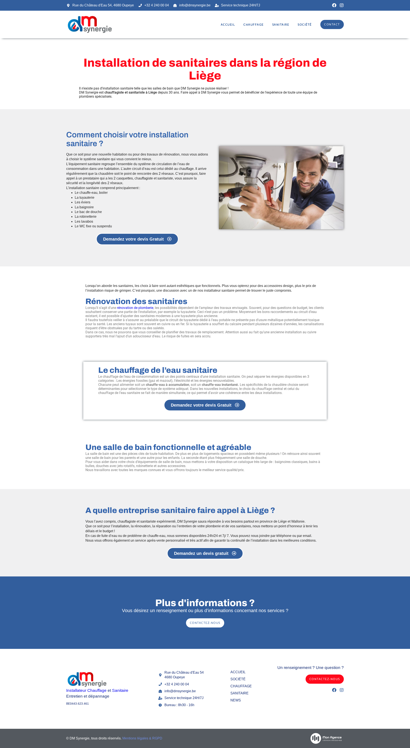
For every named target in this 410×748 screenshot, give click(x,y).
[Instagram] (342, 5)
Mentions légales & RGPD (142, 738)
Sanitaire (280, 24)
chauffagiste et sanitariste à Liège (130, 92)
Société (305, 24)
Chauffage (253, 24)
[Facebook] (334, 5)
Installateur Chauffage (86, 690)
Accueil (228, 24)
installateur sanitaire (219, 290)
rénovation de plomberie (135, 308)
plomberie (213, 526)
